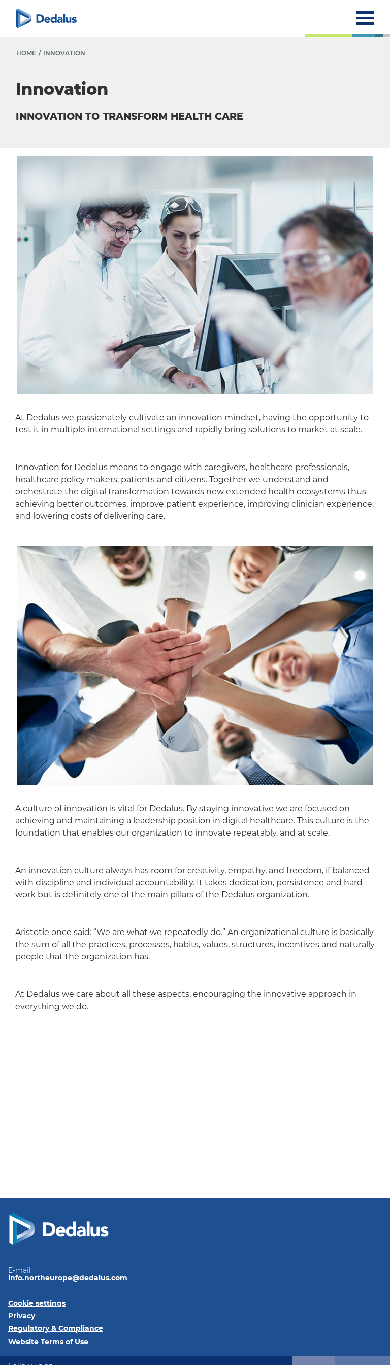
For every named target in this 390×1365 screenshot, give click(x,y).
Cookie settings (37, 1303)
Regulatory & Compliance (55, 1328)
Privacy (21, 1315)
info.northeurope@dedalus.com (67, 1277)
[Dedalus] (46, 18)
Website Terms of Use (48, 1341)
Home (26, 53)
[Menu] (365, 18)
